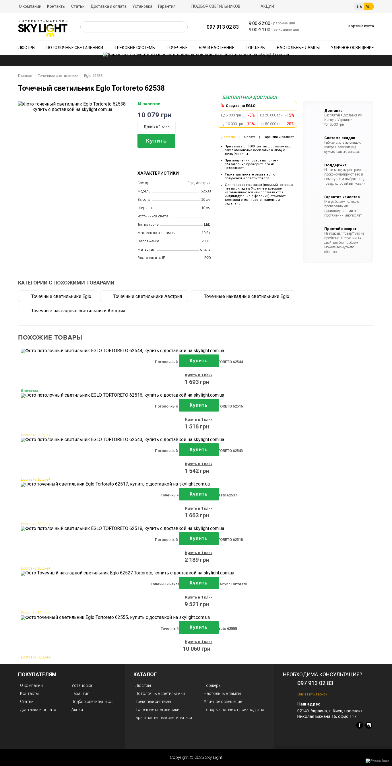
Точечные (177, 47)
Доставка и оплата (108, 6)
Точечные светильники (58, 75)
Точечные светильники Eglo (61, 296)
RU (368, 7)
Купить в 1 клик (156, 126)
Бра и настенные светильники (163, 717)
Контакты (56, 6)
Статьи (78, 6)
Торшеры (255, 47)
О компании (30, 6)
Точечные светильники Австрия (147, 296)
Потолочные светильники (74, 47)
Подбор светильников (215, 6)
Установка (142, 6)
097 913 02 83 (223, 27)
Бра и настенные (216, 47)
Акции (267, 6)
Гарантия (167, 6)
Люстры (26, 47)
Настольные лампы (298, 47)
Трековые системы (135, 47)
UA (359, 7)
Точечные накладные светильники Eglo (246, 296)
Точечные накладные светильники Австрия (78, 310)
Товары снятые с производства (234, 709)
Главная (25, 75)
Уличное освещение (352, 47)
